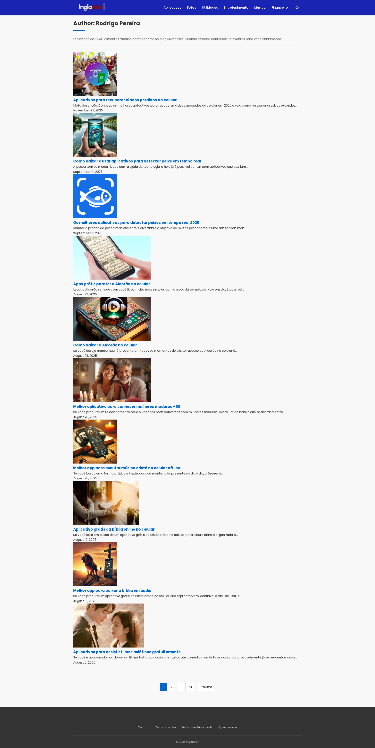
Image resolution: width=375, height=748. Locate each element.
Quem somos (227, 727)
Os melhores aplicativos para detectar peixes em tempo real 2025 (136, 222)
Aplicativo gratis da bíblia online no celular (114, 529)
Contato (143, 727)
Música (260, 7)
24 (190, 687)
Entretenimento (236, 7)
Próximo (206, 687)
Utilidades (210, 7)
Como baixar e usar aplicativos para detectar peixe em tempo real (137, 161)
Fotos (191, 7)
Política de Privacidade (197, 727)
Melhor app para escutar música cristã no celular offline (126, 468)
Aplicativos (172, 7)
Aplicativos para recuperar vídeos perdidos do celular (125, 100)
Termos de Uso (165, 727)
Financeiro (279, 7)
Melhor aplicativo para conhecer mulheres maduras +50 (126, 406)
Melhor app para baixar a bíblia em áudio (112, 590)
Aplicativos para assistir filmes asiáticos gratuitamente (127, 652)
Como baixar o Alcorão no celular (105, 345)
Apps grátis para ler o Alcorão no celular (111, 284)
